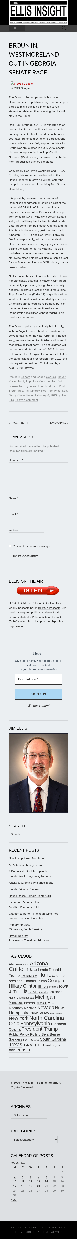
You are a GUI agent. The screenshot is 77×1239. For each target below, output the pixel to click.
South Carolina (53, 1039)
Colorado (41, 970)
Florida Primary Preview (24, 889)
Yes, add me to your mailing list (32, 546)
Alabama (15, 964)
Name (13, 498)
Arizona (39, 963)
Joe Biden (33, 992)
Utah (26, 1045)
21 (46, 1186)
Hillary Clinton (23, 986)
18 (22, 1186)
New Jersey (39, 1013)
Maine (12, 997)
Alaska (26, 964)
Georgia (51, 376)
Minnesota (16, 1002)
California (21, 969)
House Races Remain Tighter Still (30, 895)
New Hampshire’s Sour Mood (27, 858)
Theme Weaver (51, 1232)
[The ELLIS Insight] (38, 12)
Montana (30, 1008)
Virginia (37, 1044)
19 (30, 1186)
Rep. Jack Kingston (38, 381)
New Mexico (56, 1013)
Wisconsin (19, 1049)
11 (22, 1181)
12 (30, 1181)
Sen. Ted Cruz (31, 1039)
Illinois (43, 986)
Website (14, 530)
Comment (16, 460)
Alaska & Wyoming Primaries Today (31, 882)
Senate (25, 376)
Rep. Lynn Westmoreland (35, 386)
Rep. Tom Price (50, 390)
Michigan (45, 997)
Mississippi (30, 1003)
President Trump (39, 1029)
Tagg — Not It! (19, 423)
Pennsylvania (35, 1023)
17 (14, 1186)
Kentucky (43, 992)
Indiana (53, 986)
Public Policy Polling (25, 1034)
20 (38, 1186)
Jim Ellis (18, 991)
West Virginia (52, 1045)
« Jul (14, 1199)
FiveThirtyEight (29, 976)
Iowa (63, 986)
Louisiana (55, 992)
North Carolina (46, 1018)
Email (13, 514)
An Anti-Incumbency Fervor (26, 865)
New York (18, 1018)
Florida (46, 974)
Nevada (45, 1007)
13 (38, 1181)
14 (46, 1181)
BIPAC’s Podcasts (49, 607)
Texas (15, 1044)
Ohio (14, 1023)
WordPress (53, 1227)
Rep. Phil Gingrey (29, 390)
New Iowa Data (58, 423)
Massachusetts (25, 997)
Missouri (42, 1002)
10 (14, 1181)
